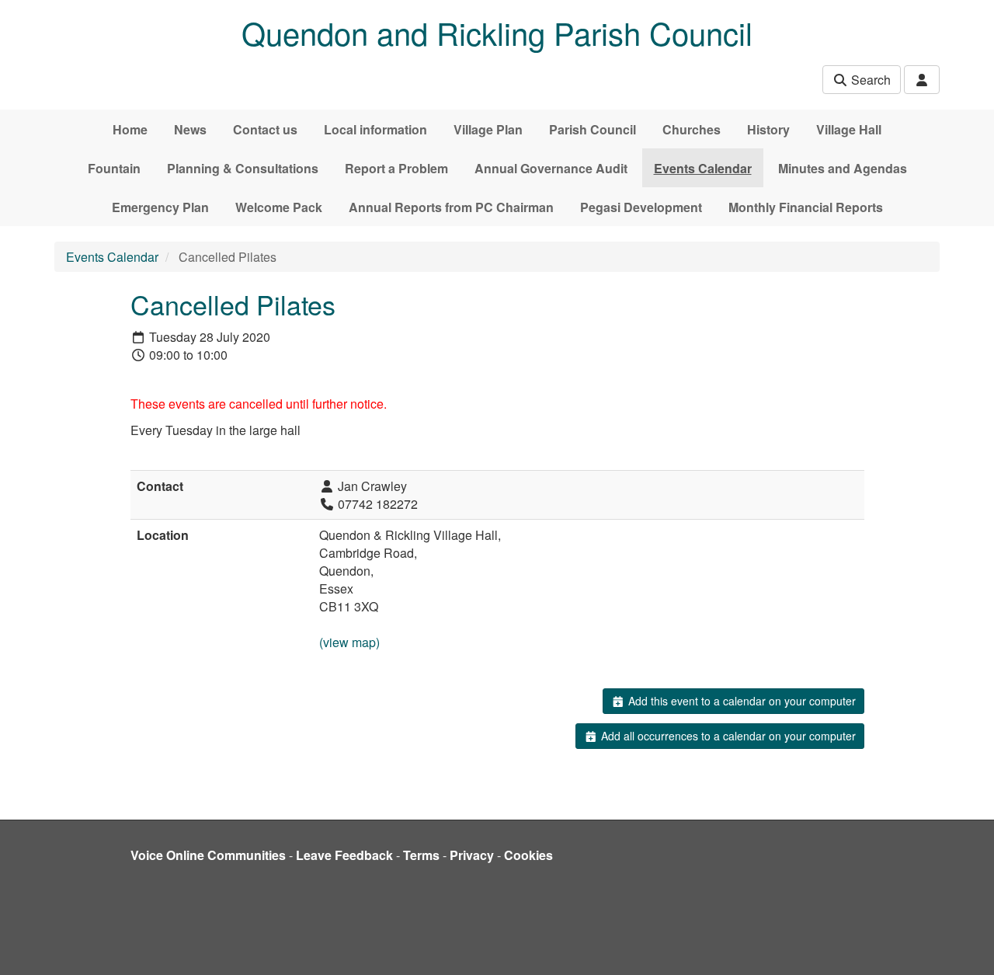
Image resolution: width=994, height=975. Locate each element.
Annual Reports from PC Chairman (451, 207)
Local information (375, 129)
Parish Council (592, 129)
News (190, 129)
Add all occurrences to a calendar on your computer (727, 735)
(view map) (349, 642)
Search (869, 80)
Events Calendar (703, 168)
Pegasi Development (641, 207)
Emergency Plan (160, 207)
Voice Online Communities (208, 855)
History (768, 129)
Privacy (472, 855)
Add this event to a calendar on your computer (740, 701)
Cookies (528, 855)
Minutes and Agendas (842, 168)
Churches (691, 129)
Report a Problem (396, 168)
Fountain (114, 168)
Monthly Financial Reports (805, 207)
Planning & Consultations (242, 168)
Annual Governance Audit (550, 168)
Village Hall (848, 129)
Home (130, 129)
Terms (421, 855)
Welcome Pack (278, 207)
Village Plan (488, 129)
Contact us (265, 129)
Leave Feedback (344, 855)
